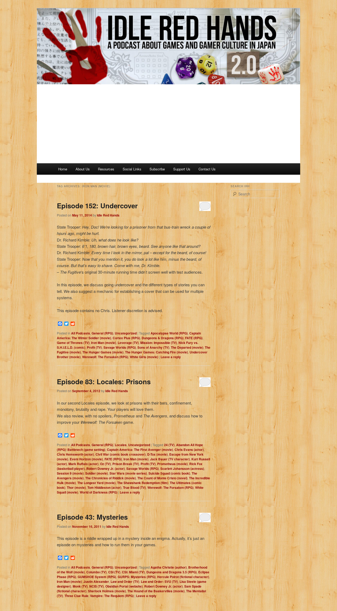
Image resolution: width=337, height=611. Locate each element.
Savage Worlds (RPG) (119, 347)
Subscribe (157, 168)
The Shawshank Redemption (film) (142, 482)
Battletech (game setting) (86, 449)
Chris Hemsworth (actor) (75, 454)
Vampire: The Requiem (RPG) (112, 595)
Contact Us (207, 168)
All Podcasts (80, 333)
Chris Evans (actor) (189, 449)
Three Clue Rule (76, 595)
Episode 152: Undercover (97, 205)
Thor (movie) (76, 487)
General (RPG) (102, 333)
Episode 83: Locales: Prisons (104, 381)
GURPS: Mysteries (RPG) (137, 576)
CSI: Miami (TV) (133, 572)
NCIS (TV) (96, 586)
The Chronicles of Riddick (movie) (110, 478)
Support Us (181, 168)
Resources (106, 168)
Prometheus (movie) (172, 463)
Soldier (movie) (96, 473)
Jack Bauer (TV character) (170, 459)
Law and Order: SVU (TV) (159, 581)
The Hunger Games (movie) (102, 352)
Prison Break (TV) (125, 463)
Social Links (132, 168)
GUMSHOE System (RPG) (97, 576)
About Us (83, 168)
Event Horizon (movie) (86, 459)
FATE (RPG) (193, 338)
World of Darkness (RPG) (98, 492)
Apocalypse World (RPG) (169, 333)
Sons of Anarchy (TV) (153, 347)
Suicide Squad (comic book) (169, 473)
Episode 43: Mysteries (92, 517)
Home (62, 168)
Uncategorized (126, 333)
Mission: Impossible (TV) (158, 342)
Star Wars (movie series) (128, 473)
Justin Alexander (96, 581)
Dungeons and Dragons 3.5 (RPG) (171, 572)
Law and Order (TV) (125, 581)
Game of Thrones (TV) (73, 342)
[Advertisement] (168, 124)
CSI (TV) (114, 572)
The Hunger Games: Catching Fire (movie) (156, 352)
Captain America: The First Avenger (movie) (140, 449)
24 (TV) (169, 444)
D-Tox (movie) (157, 454)
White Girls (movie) (144, 356)
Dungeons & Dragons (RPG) (163, 338)
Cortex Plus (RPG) (126, 338)
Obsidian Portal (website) (124, 586)
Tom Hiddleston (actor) (104, 487)
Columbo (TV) (96, 572)
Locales (121, 444)
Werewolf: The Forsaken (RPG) (105, 356)
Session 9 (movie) (70, 473)
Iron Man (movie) (103, 342)
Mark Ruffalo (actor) (83, 463)
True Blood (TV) (134, 487)
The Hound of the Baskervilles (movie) (156, 591)
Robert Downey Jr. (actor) (105, 468)
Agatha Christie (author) (169, 567)
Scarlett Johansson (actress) (182, 468)
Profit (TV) (94, 347)
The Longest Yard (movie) (96, 482)
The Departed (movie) (187, 347)
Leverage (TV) (128, 342)
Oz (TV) (105, 463)
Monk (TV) (80, 586)
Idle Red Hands (108, 215)
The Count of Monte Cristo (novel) (162, 478)
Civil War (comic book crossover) (121, 454)
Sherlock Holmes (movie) (107, 591)
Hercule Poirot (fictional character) (183, 576)
